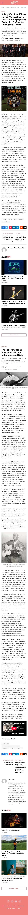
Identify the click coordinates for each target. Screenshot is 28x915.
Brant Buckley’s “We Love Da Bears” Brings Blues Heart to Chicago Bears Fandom (12, 853)
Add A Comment (14, 335)
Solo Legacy (19, 748)
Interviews (21, 906)
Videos (14, 908)
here (19, 124)
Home (4, 906)
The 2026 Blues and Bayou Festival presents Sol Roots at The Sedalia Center (12, 278)
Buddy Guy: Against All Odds (10, 830)
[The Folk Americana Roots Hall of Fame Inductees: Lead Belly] (14, 379)
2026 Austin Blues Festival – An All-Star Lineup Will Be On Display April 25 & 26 (13, 302)
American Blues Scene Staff (12, 38)
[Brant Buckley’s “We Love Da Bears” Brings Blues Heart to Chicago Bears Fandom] (14, 842)
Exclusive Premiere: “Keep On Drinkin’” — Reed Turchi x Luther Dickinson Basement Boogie (13, 878)
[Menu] (2, 2)
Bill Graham (8, 367)
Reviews (14, 906)
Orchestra (20, 219)
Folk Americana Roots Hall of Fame (10, 746)
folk (8, 743)
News (15, 219)
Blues (3, 743)
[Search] (26, 2)
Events (3, 11)
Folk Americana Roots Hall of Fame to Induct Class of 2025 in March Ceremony (13, 326)
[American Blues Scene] (15, 2)
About (19, 908)
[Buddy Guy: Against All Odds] (14, 820)
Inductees (4, 748)
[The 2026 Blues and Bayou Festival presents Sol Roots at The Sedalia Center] (14, 267)
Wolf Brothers (5, 221)
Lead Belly (11, 748)
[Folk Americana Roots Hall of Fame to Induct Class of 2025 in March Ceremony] (14, 315)
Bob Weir (4, 219)
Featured (4, 346)
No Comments (10, 40)
